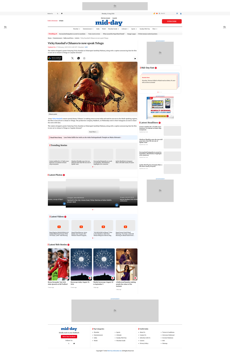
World (104, 29)
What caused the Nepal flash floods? (113, 34)
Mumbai (75, 29)
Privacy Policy (144, 343)
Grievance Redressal (168, 335)
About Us (142, 332)
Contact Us (143, 335)
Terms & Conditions (168, 332)
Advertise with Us (145, 338)
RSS (163, 340)
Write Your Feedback (69, 336)
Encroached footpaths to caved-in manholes (72, 34)
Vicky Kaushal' (57, 118)
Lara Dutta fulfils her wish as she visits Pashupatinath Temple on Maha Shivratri (92, 137)
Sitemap (164, 343)
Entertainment (87, 29)
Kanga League (131, 34)
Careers (142, 340)
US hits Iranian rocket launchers (147, 34)
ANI (86, 47)
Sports (133, 29)
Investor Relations (167, 338)
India (97, 29)
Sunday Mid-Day (145, 29)
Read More (92, 132)
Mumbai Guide (112, 29)
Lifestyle (124, 29)
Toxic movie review (94, 34)
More (154, 29)
